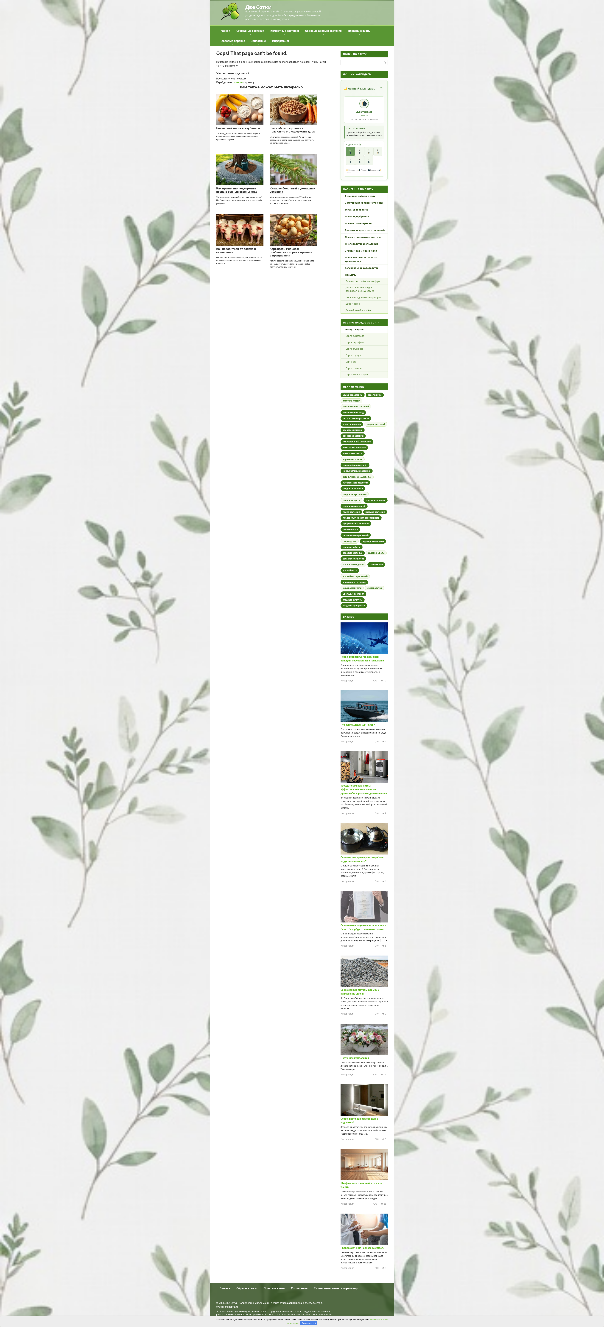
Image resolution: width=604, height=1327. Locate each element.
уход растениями (352, 588)
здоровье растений (353, 435)
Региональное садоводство (361, 267)
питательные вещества (355, 482)
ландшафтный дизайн (355, 465)
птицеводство (350, 529)
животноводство (352, 424)
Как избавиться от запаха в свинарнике (236, 250)
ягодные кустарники (354, 605)
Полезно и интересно (358, 223)
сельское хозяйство (353, 558)
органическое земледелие (357, 476)
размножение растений (356, 535)
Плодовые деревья (232, 40)
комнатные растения (354, 447)
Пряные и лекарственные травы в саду (361, 259)
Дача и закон (353, 303)
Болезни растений (352, 395)
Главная (224, 30)
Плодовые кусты (359, 30)
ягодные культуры (352, 599)
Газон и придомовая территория (363, 297)
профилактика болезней (356, 523)
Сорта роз (351, 361)
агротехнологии (351, 400)
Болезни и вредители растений (365, 230)
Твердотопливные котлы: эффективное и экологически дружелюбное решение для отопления (364, 789)
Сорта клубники (354, 348)
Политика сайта (274, 1288)
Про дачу (350, 274)
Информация (281, 40)
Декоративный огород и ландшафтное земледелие (360, 289)
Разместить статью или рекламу (336, 1288)
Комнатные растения (284, 30)
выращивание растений (356, 406)
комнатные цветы (352, 453)
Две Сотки (258, 7)
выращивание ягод (353, 412)
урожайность (350, 570)
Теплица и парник (356, 209)
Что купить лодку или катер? (358, 724)
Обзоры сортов (354, 329)
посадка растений (375, 512)
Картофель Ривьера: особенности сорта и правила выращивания (291, 252)
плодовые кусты (351, 500)
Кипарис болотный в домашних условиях (292, 190)
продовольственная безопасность (361, 517)
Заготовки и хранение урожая (364, 202)
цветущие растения (353, 593)
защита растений (375, 424)
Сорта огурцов (353, 355)
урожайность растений (355, 576)
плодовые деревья (353, 488)
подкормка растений (354, 506)
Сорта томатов (353, 368)
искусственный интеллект (357, 441)
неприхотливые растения (356, 471)
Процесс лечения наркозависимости (362, 1247)
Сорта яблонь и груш (357, 374)
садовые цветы (376, 552)
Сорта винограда (355, 335)
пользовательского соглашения (293, 1314)
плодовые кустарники (354, 494)
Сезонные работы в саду (360, 195)
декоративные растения (356, 418)
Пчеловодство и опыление (361, 243)
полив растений (351, 512)
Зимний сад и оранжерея (361, 250)
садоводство (349, 541)
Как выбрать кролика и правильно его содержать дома (292, 129)
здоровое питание (352, 430)
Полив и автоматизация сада (363, 237)
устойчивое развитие (354, 582)
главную (238, 82)
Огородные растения (250, 30)
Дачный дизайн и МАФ (358, 310)
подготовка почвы (375, 500)
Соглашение (299, 1288)
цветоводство (374, 588)
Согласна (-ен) (309, 1323)
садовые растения (353, 552)
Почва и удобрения (357, 216)
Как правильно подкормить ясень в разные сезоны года (236, 190)
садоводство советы (373, 541)
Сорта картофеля (355, 342)
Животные (258, 40)
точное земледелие (353, 564)
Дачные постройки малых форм (363, 281)
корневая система (352, 459)
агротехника (375, 395)
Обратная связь (246, 1288)
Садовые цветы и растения (323, 30)
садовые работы (351, 547)
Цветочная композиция (355, 1058)
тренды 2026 (376, 564)
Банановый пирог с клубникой (238, 128)
